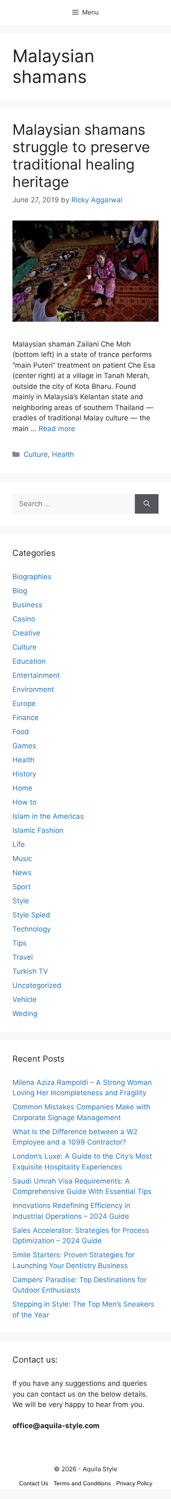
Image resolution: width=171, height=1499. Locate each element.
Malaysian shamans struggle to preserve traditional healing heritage (81, 155)
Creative (26, 633)
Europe (24, 703)
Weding (24, 1013)
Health (63, 454)
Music (22, 858)
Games (24, 746)
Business (27, 605)
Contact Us (33, 1483)
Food (20, 732)
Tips (19, 943)
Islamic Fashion (38, 830)
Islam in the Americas (48, 816)
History (24, 774)
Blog (19, 591)
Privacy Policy (134, 1483)
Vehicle (24, 999)
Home (22, 788)
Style (20, 901)
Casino (23, 619)
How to (24, 802)
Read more (57, 428)
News (22, 872)
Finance (25, 717)
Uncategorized (36, 985)
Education (29, 661)
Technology (31, 929)
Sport (21, 887)
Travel (22, 957)
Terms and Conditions (82, 1483)
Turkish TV (30, 971)
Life (18, 844)
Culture (36, 454)
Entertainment (36, 675)
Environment (33, 689)
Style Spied (31, 915)
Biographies (31, 576)
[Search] (147, 504)
